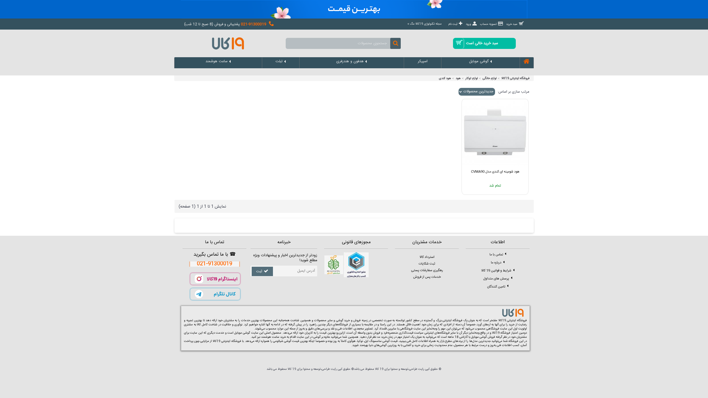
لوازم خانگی (490, 78)
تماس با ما (496, 254)
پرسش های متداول (496, 278)
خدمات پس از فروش (427, 276)
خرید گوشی (343, 320)
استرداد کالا (427, 257)
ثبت (259, 271)
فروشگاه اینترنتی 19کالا (515, 78)
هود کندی (445, 78)
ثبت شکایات (427, 263)
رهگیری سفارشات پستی (427, 270)
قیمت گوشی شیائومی (286, 341)
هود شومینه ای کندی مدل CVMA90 (495, 171)
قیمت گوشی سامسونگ (383, 341)
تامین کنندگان (496, 286)
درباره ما (496, 262)
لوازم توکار (471, 78)
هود (458, 78)
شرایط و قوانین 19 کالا (496, 270)
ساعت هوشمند (270, 337)
